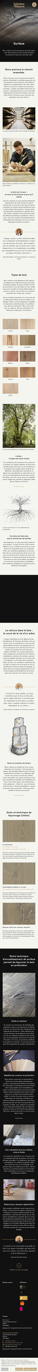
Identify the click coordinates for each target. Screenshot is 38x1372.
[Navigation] (34, 4)
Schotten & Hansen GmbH (10, 1333)
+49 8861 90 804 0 (10, 1341)
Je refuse (4, 1369)
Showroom (6, 1320)
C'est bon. (19, 1369)
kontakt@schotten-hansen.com (14, 1342)
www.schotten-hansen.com (13, 1344)
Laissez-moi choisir (30, 1369)
